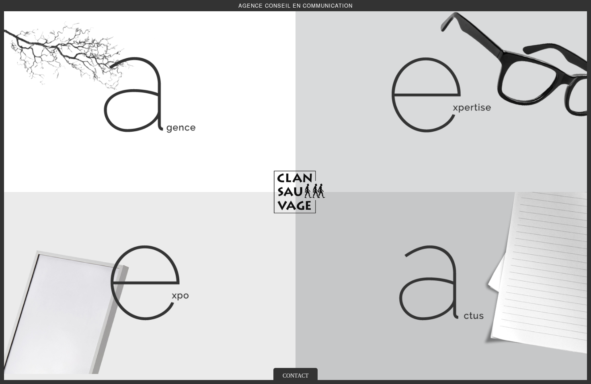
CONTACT (296, 376)
